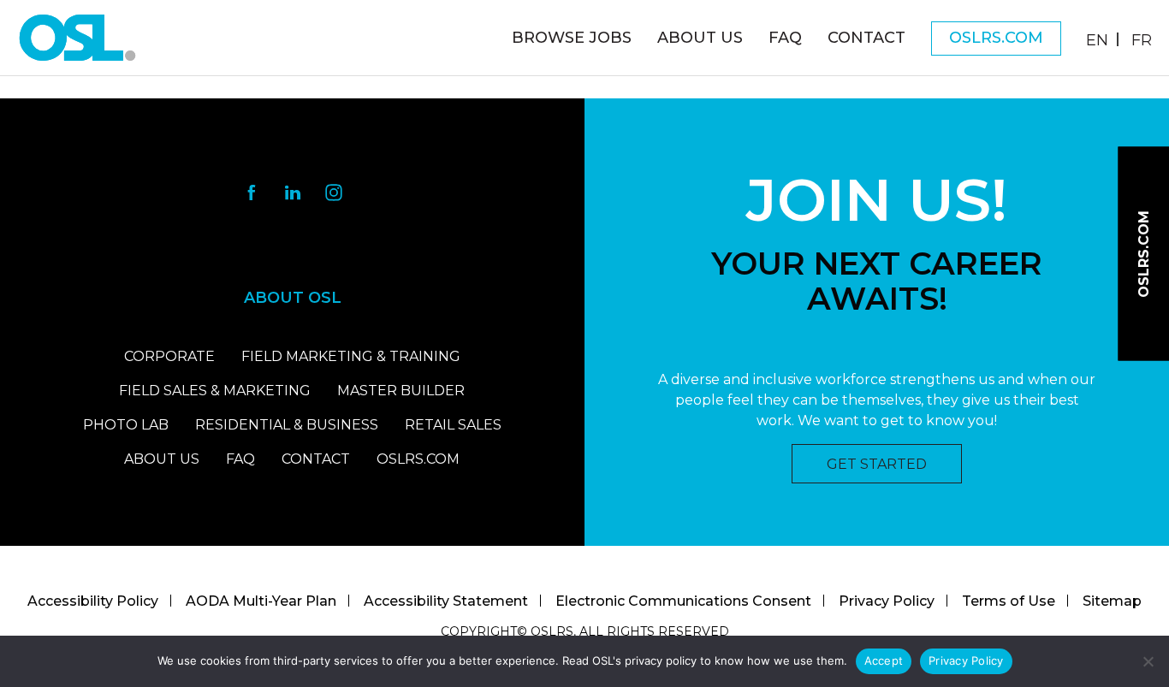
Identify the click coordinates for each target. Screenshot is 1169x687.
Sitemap (1112, 601)
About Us (700, 37)
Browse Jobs (572, 37)
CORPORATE (169, 356)
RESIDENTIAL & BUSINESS (286, 425)
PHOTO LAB (126, 425)
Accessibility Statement (446, 601)
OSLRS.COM (418, 459)
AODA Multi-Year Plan (261, 601)
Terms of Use (1008, 601)
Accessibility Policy (92, 601)
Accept (884, 660)
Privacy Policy (887, 601)
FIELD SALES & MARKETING (215, 390)
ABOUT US (161, 459)
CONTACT (316, 459)
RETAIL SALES (453, 425)
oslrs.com (996, 37)
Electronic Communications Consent (683, 601)
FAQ (785, 37)
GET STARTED (877, 464)
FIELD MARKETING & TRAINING (350, 356)
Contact (866, 37)
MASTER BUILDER (401, 390)
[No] (1147, 661)
